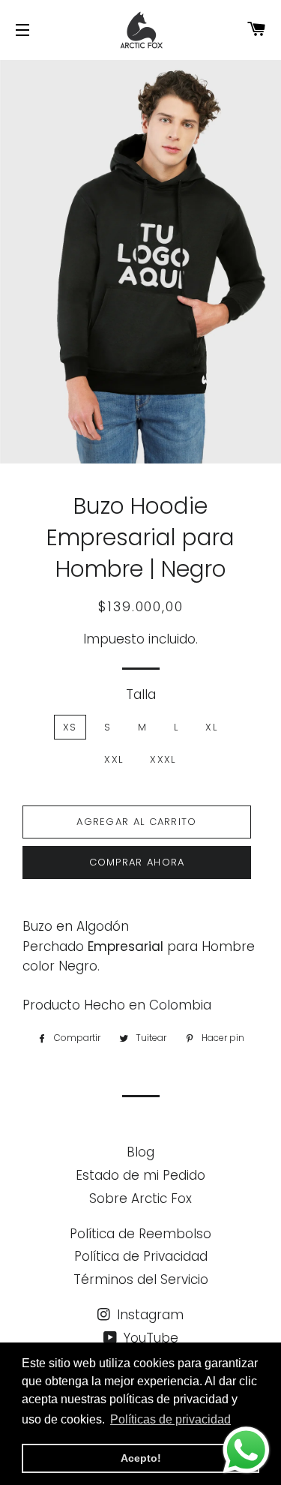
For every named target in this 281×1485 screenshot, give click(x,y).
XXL (113, 759)
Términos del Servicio (140, 1279)
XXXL (162, 759)
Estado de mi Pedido (140, 1175)
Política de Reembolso (140, 1234)
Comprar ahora (137, 862)
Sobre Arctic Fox (140, 1199)
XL (211, 727)
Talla (141, 695)
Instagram (148, 1315)
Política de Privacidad (141, 1256)
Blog (140, 1152)
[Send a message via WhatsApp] (246, 1450)
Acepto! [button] (141, 1458)
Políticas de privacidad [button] (170, 1419)
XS (70, 727)
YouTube (149, 1338)
